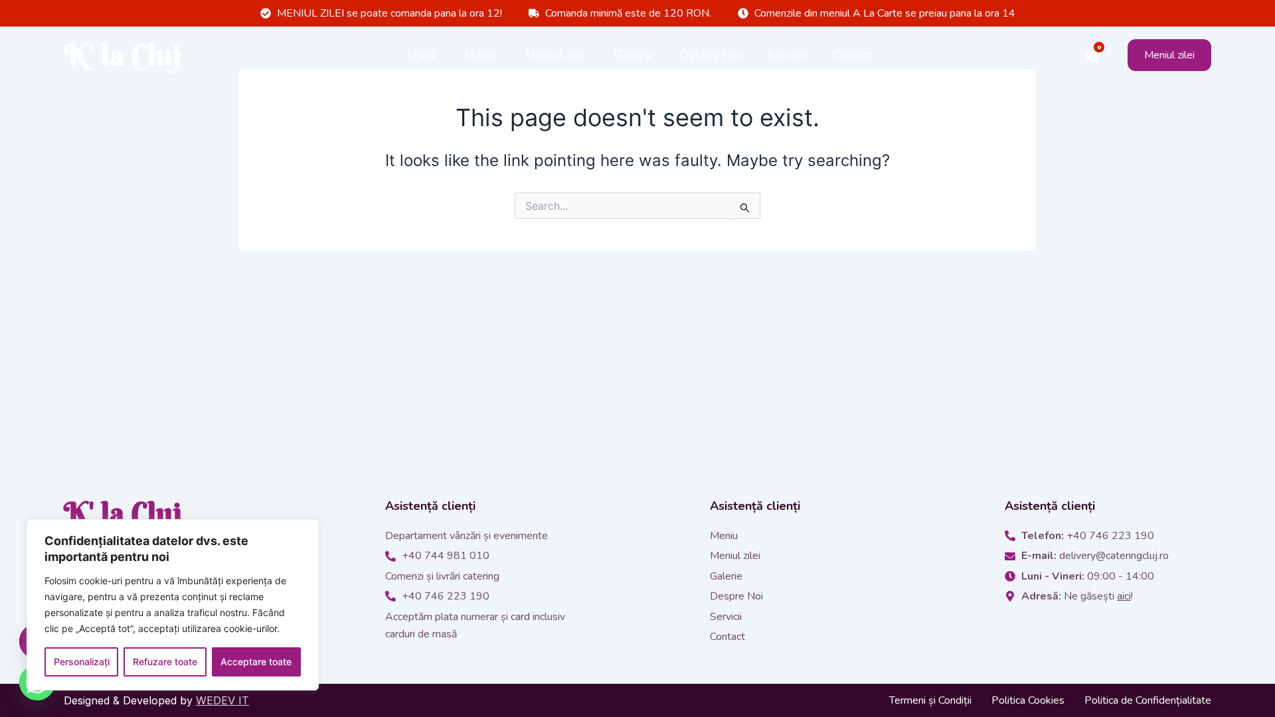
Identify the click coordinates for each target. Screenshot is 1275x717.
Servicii (786, 55)
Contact (853, 55)
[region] (173, 604)
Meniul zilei (556, 55)
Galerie (633, 55)
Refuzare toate (165, 661)
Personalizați (82, 661)
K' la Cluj (123, 55)
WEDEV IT (222, 700)
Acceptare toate (256, 661)
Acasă (420, 55)
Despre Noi (710, 55)
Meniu (481, 55)
